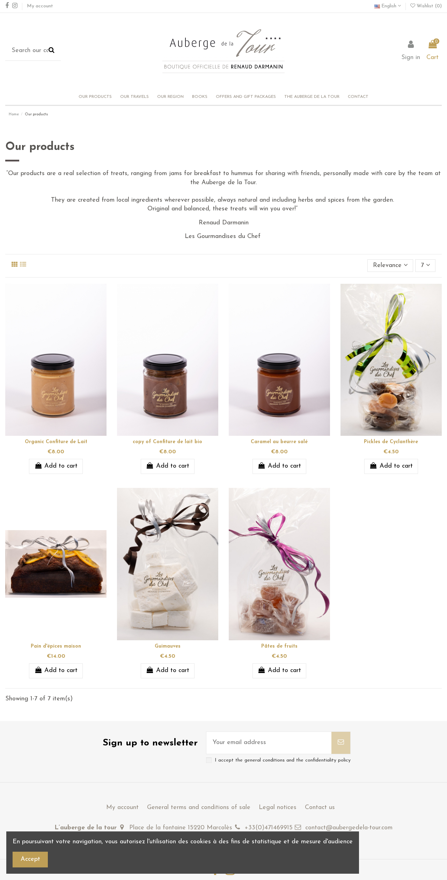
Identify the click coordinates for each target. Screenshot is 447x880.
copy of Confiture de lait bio (167, 442)
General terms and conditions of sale (198, 808)
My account (40, 6)
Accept (30, 859)
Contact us (320, 808)
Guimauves (168, 646)
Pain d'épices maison (56, 646)
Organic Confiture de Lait (56, 442)
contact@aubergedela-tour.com (349, 828)
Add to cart (61, 466)
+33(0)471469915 (268, 828)
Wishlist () (428, 6)
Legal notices (277, 808)
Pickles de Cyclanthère (391, 442)
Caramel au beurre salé (279, 442)
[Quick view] (62, 432)
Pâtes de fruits (279, 646)
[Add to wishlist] (49, 432)
